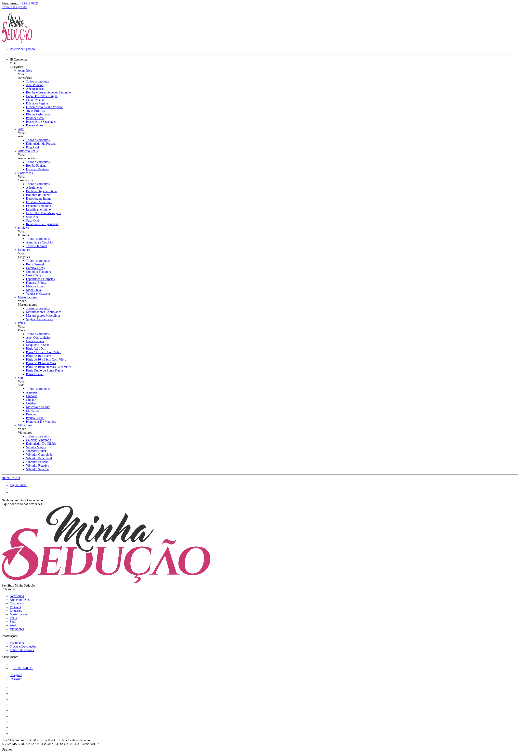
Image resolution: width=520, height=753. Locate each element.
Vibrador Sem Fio (37, 469)
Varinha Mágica (36, 447)
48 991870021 (29, 3)
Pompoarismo (35, 118)
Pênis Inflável (34, 374)
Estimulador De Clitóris (41, 443)
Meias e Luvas (35, 286)
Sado (21, 377)
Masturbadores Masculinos (43, 315)
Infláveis (23, 227)
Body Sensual (35, 264)
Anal (21, 129)
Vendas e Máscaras (38, 293)
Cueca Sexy (33, 275)
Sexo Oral (32, 220)
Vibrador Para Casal (39, 458)
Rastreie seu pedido (14, 7)
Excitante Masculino (39, 202)
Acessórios (25, 70)
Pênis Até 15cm (36, 348)
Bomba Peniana (36, 165)
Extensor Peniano (37, 169)
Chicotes (31, 399)
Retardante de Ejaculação (42, 224)
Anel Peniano (34, 85)
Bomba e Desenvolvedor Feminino (48, 92)
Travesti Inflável (36, 246)
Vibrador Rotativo (37, 465)
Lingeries (24, 249)
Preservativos (34, 125)
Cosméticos (25, 173)
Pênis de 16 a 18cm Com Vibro (46, 359)
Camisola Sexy (35, 268)
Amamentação (35, 88)
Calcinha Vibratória (38, 440)
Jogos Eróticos (35, 110)
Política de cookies (22, 650)
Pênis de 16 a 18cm (38, 355)
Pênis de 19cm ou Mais (41, 363)
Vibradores (25, 425)
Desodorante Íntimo (38, 198)
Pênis (21, 323)
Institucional (17, 642)
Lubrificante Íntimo (38, 209)
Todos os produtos (38, 81)
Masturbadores (27, 297)
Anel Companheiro (38, 337)
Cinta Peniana (35, 341)
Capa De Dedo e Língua (41, 96)
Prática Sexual (35, 418)
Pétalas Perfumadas (38, 114)
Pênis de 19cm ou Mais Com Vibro (48, 366)
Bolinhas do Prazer (38, 195)
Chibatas (31, 396)
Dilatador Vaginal (37, 103)
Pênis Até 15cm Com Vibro (43, 352)
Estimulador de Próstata (41, 143)
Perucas (31, 414)
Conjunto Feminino (38, 271)
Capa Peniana (35, 99)
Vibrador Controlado (39, 454)
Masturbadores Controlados (43, 312)
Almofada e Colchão (39, 242)
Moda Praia (33, 290)
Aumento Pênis (28, 151)
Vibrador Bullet (36, 451)
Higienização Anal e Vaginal (44, 107)
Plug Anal (32, 147)
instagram (16, 675)
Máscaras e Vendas (38, 407)
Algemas (31, 392)
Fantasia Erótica (36, 282)
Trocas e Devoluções (23, 646)
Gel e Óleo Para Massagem (43, 213)
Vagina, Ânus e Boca (39, 319)
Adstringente (34, 187)
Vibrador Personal (37, 462)
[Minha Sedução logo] (17, 42)
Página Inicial (18, 485)
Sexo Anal (32, 216)
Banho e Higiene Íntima (41, 191)
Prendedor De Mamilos (41, 421)
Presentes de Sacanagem (41, 121)
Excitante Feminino (38, 206)
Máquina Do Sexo (38, 345)
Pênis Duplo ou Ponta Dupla (44, 370)
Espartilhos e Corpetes (40, 279)
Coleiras (31, 403)
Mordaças (32, 410)
